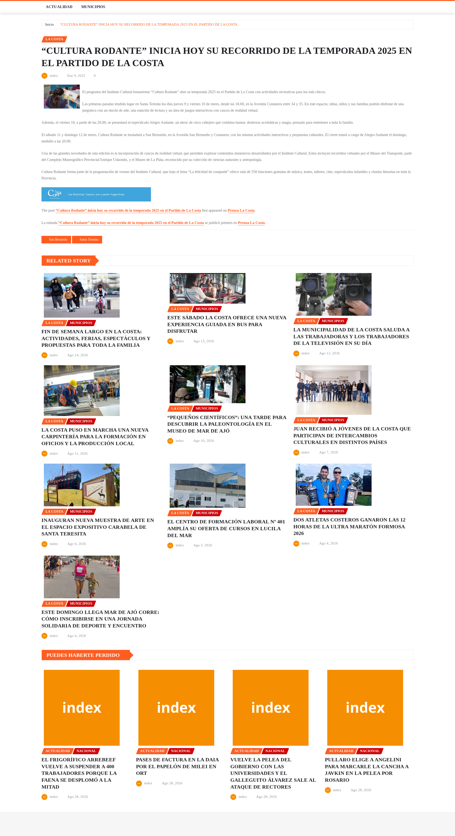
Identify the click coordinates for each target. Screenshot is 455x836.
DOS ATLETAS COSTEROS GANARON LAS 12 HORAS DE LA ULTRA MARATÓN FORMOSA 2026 (349, 526)
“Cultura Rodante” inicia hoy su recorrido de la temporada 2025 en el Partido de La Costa (128, 210)
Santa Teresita (89, 239)
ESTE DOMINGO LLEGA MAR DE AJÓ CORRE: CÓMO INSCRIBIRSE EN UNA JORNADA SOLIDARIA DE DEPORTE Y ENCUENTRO (100, 619)
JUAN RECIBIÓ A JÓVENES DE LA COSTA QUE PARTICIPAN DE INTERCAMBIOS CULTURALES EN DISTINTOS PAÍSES (352, 435)
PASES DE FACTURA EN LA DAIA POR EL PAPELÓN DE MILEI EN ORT (177, 766)
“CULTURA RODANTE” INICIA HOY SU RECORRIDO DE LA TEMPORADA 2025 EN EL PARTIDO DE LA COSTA (148, 24)
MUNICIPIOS (93, 7)
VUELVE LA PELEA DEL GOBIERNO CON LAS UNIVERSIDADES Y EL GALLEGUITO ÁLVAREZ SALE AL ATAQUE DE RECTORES (273, 773)
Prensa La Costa (241, 210)
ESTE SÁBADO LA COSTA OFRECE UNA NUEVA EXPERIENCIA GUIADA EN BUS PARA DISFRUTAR (227, 324)
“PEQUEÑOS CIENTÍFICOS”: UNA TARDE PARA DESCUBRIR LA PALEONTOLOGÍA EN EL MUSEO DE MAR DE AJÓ (227, 424)
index (54, 76)
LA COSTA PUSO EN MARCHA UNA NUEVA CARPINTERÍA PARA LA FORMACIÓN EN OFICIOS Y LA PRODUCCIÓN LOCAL (95, 436)
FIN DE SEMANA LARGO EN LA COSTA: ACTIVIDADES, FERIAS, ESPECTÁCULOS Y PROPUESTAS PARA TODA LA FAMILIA (95, 338)
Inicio (49, 24)
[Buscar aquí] (412, 7)
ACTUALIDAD (59, 7)
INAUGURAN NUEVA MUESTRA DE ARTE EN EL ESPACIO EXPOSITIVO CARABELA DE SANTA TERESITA (97, 527)
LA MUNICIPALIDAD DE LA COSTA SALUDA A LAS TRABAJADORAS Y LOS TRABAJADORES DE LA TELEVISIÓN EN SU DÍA (351, 336)
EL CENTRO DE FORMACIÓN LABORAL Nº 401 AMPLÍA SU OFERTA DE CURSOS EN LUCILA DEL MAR (226, 528)
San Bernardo (58, 239)
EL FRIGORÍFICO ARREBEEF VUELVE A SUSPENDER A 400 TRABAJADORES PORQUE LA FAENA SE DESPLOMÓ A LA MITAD (79, 773)
